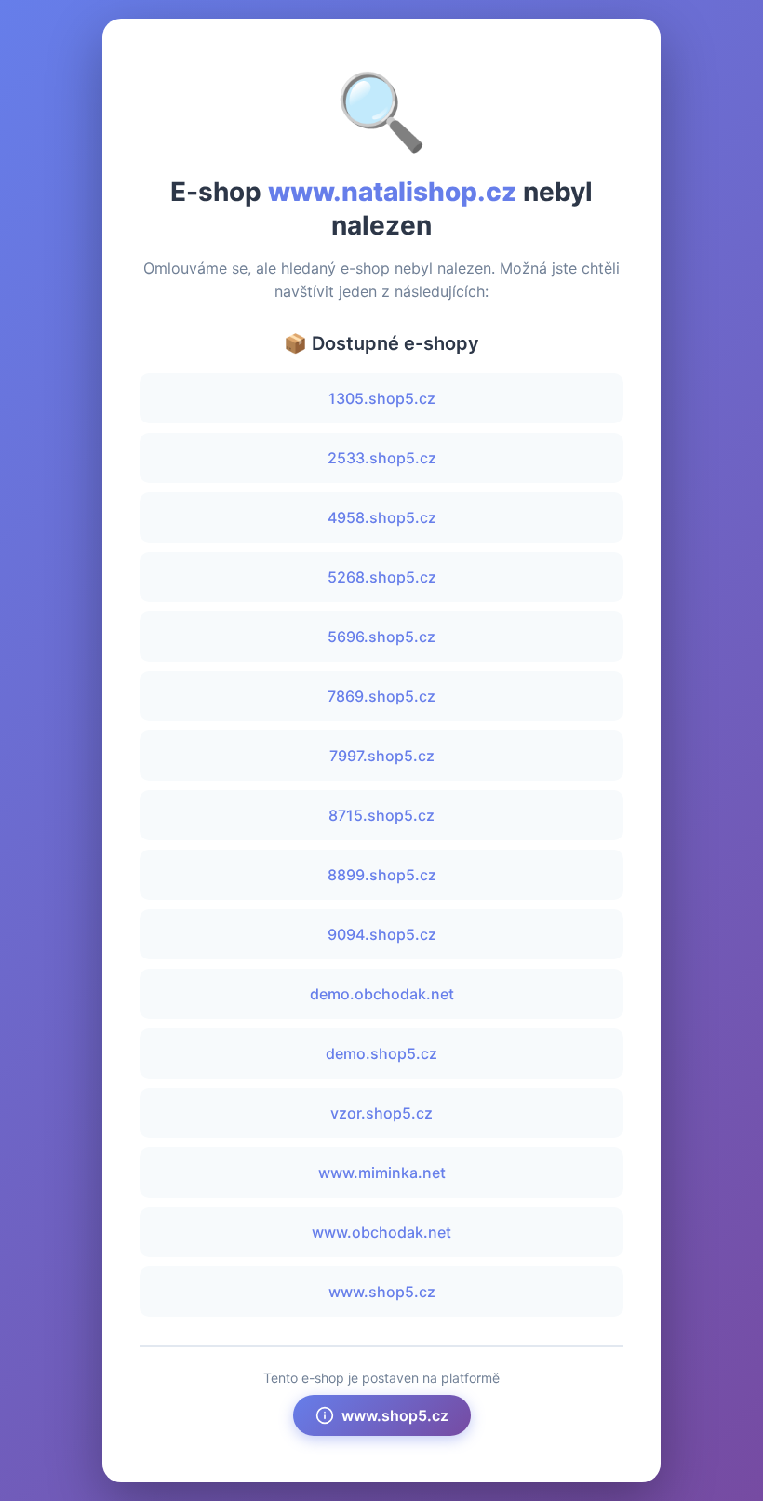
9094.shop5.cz (382, 934)
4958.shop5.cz (382, 517)
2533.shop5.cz (382, 458)
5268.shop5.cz (382, 577)
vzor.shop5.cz (381, 1113)
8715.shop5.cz (381, 815)
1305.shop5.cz (381, 398)
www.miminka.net (382, 1172)
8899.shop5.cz (382, 874)
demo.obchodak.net (382, 994)
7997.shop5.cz (382, 755)
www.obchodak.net (381, 1232)
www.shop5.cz (381, 1291)
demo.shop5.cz (381, 1053)
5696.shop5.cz (381, 636)
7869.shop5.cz (381, 696)
